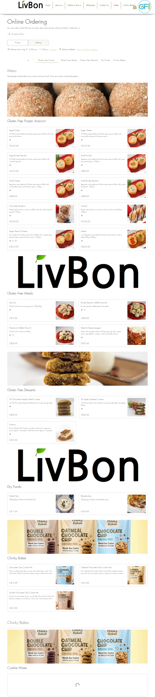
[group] (38, 42)
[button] (135, 6)
